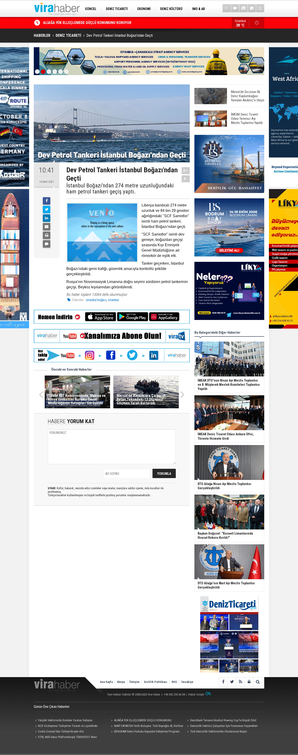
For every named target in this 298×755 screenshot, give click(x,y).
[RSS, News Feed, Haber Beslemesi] (240, 681)
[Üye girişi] (249, 681)
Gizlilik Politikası (155, 682)
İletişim (134, 682)
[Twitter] (46, 209)
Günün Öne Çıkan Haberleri (51, 707)
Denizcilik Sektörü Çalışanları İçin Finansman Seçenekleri (224, 726)
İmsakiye (187, 682)
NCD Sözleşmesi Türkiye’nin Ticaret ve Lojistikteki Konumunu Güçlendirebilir (66, 726)
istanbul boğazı (96, 300)
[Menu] (227, 8)
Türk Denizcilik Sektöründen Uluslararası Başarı (218, 731)
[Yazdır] (46, 235)
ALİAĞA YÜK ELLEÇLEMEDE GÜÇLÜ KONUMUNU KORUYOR (141, 720)
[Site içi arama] (260, 8)
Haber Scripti (196, 694)
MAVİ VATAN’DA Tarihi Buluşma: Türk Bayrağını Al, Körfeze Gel (146, 726)
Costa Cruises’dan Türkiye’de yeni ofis (61, 731)
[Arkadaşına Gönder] (46, 226)
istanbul (113, 300)
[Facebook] (46, 201)
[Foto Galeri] (243, 8)
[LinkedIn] (46, 218)
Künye (121, 682)
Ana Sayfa (106, 682)
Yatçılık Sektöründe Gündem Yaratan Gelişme (65, 720)
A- (186, 178)
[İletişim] (252, 8)
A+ (185, 170)
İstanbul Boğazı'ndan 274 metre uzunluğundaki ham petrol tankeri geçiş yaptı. (120, 189)
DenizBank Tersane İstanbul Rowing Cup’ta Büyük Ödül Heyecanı (94, 23)
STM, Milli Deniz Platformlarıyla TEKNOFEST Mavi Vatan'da (65, 737)
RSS (174, 682)
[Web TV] (235, 8)
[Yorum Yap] (46, 244)
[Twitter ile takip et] (231, 681)
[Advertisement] (112, 550)
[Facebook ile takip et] (223, 681)
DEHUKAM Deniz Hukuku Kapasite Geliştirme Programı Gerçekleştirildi (144, 732)
